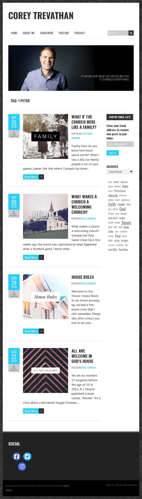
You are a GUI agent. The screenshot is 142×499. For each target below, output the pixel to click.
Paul (118, 236)
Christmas (120, 191)
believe (118, 186)
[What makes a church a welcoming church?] (45, 196)
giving (115, 208)
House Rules (83, 277)
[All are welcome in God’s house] (45, 350)
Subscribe (46, 33)
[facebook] (16, 456)
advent (116, 182)
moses (111, 235)
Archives (112, 167)
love (126, 227)
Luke (110, 231)
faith (112, 204)
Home (14, 33)
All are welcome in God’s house (82, 356)
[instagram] (22, 466)
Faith (83, 133)
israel (117, 222)
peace (124, 236)
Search (131, 33)
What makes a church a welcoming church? (84, 204)
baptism (124, 182)
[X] (27, 456)
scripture (119, 244)
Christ (110, 190)
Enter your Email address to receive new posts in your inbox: (117, 132)
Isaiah (110, 222)
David (117, 199)
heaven (124, 213)
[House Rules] (45, 276)
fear (128, 204)
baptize (110, 186)
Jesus (126, 222)
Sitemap (126, 485)
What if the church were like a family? (84, 121)
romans (111, 244)
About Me (29, 33)
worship (112, 249)
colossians (123, 195)
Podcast (79, 33)
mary (116, 231)
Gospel (111, 213)
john (110, 227)
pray (116, 240)
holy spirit (113, 218)
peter (110, 240)
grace (117, 213)
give (109, 209)
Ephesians (125, 199)
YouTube (64, 33)
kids (115, 227)
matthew (123, 231)
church (112, 195)
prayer (124, 240)
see (126, 244)
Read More (31, 177)
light (120, 227)
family (121, 204)
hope (122, 218)
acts (110, 181)
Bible (125, 186)
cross (111, 200)
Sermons (76, 138)
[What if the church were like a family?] (45, 116)
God (122, 209)
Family (90, 133)
